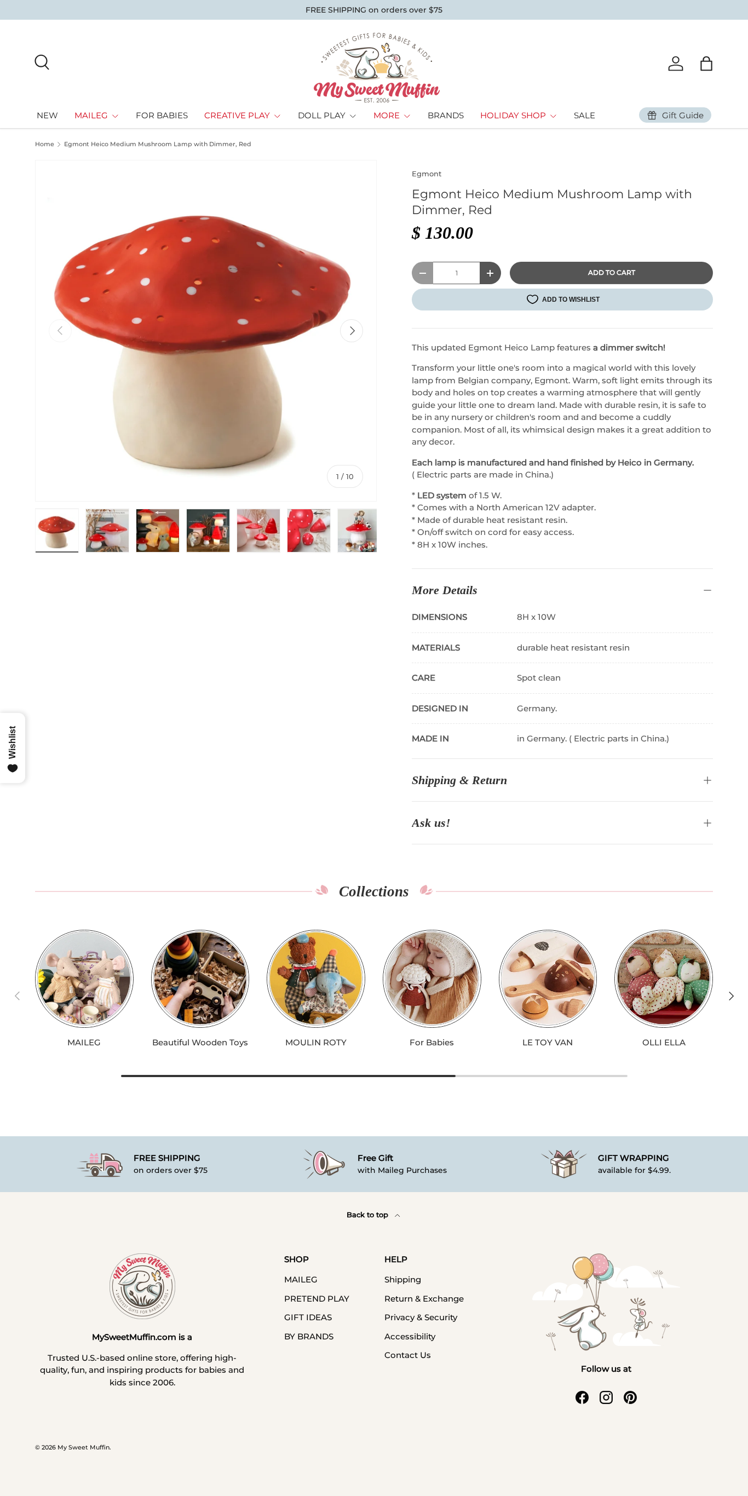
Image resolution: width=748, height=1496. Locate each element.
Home (44, 144)
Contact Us (407, 1355)
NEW (47, 115)
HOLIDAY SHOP (513, 115)
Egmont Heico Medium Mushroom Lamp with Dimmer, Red (157, 144)
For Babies (432, 1042)
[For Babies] (432, 979)
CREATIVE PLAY (237, 115)
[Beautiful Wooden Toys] (200, 979)
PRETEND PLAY (316, 1298)
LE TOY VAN (547, 1042)
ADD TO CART (611, 272)
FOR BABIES (162, 115)
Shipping (402, 1279)
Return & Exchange (424, 1298)
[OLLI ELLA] (663, 979)
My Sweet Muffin (83, 1447)
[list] (206, 330)
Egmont (426, 173)
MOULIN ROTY (316, 1042)
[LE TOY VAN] (548, 979)
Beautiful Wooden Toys (200, 1042)
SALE (584, 115)
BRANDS (446, 115)
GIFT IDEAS (308, 1317)
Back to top (368, 1214)
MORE (386, 115)
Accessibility (409, 1336)
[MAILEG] (84, 979)
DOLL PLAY (322, 115)
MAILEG (91, 115)
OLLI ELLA (664, 1042)
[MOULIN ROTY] (316, 979)
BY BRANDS (308, 1336)
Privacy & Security (420, 1317)
